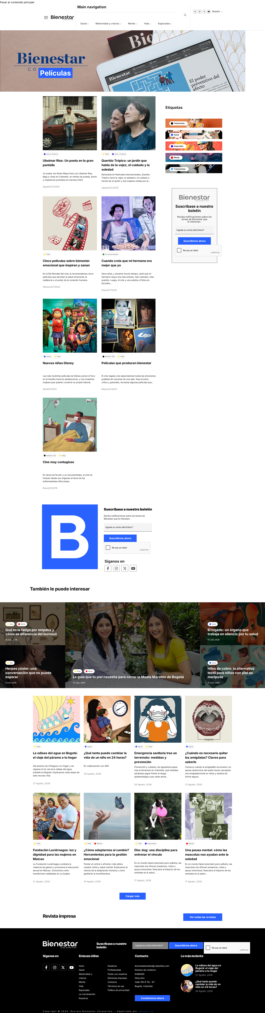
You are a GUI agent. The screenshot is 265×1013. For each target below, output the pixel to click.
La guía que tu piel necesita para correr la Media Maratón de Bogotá (128, 677)
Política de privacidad (118, 990)
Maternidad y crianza (107, 23)
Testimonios (179, 123)
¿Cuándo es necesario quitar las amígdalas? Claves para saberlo (206, 757)
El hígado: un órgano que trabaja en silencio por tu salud (233, 632)
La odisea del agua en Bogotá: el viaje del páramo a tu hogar (208, 968)
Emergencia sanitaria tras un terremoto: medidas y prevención (155, 757)
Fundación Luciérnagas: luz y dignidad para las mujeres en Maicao (54, 854)
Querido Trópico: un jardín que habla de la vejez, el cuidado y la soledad (126, 165)
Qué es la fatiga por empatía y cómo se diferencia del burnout (31, 632)
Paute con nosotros (117, 974)
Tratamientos (180, 169)
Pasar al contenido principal (17, 2)
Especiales (164, 23)
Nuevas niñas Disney (58, 363)
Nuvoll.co (146, 1011)
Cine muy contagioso (58, 462)
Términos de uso (116, 986)
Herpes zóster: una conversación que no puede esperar (28, 672)
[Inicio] (60, 17)
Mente (131, 23)
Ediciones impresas (117, 978)
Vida (146, 23)
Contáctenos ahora (152, 998)
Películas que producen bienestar (126, 363)
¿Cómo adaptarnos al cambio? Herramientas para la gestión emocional (106, 854)
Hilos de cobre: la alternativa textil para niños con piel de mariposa (231, 672)
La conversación (87, 994)
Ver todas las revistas (203, 917)
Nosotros (83, 998)
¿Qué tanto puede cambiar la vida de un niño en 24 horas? (208, 984)
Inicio (81, 966)
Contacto (112, 982)
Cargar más (133, 896)
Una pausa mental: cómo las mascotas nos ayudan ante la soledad (207, 854)
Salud (83, 23)
